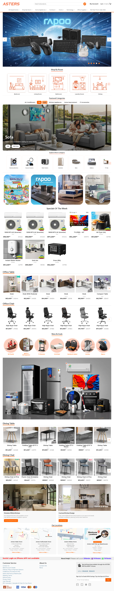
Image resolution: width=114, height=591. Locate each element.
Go (108, 580)
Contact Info (43, 566)
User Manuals (7, 581)
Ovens (33, 146)
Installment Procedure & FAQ (11, 571)
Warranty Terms (7, 575)
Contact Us (6, 566)
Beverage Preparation (22, 146)
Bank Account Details (9, 567)
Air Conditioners (30, 102)
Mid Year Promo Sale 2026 (97, 10)
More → (41, 146)
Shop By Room (26, 10)
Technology (70, 10)
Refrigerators (10, 146)
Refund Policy (7, 577)
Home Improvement (70, 102)
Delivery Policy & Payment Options (13, 569)
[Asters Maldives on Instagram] (86, 585)
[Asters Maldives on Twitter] (82, 585)
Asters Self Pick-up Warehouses (12, 573)
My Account (94, 4)
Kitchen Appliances (55, 102)
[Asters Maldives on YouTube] (89, 585)
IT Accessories (84, 102)
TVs (39, 102)
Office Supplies (81, 10)
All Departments (14, 10)
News (41, 567)
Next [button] (109, 288)
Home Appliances (40, 10)
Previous (5, 39)
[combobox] (60, 3)
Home (61, 10)
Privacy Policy (7, 579)
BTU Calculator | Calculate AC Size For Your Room (17, 583)
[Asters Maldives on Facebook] (77, 585)
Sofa (44, 102)
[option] (12, 288)
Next (109, 39)
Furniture (52, 10)
